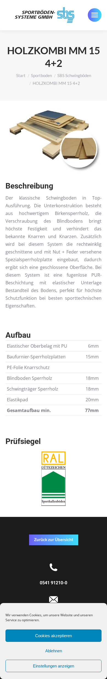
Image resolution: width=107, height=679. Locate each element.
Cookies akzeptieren (53, 635)
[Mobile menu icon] (95, 15)
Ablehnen (53, 650)
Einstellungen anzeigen (53, 666)
